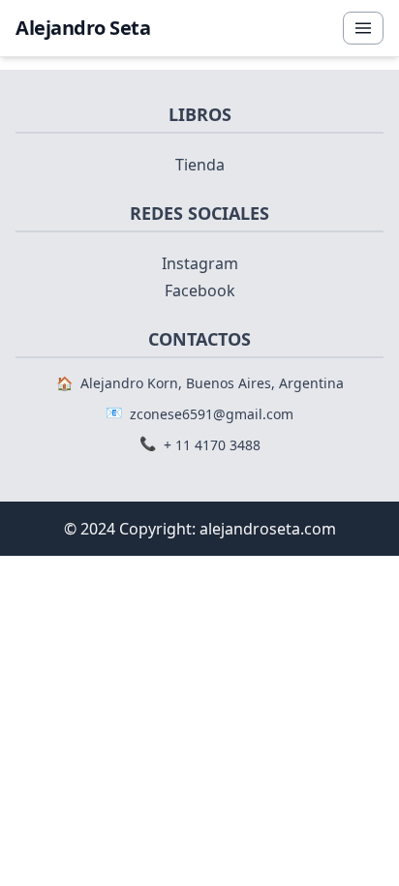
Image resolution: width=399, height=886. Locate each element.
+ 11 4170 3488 (212, 445)
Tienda (200, 164)
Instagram (200, 263)
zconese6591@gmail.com (211, 414)
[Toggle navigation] (363, 28)
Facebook (200, 290)
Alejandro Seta (82, 28)
